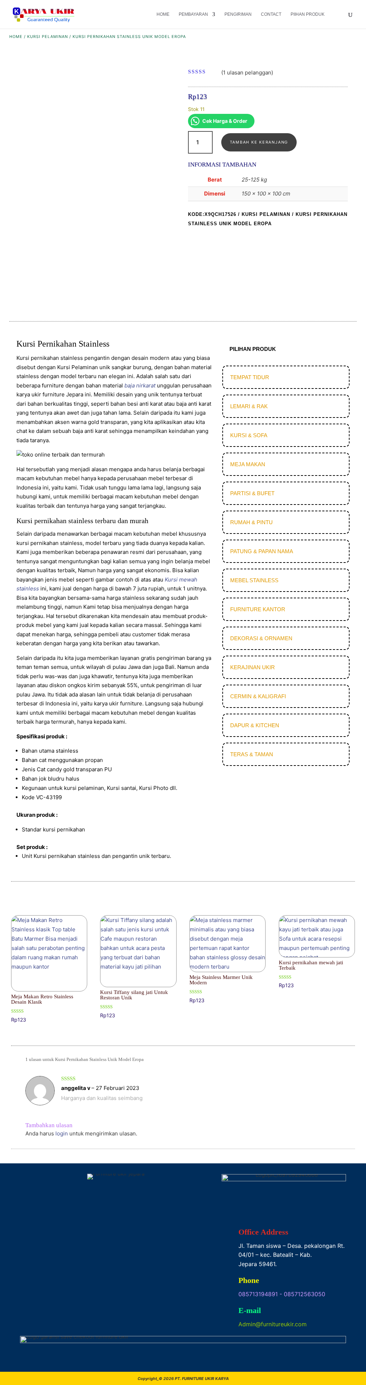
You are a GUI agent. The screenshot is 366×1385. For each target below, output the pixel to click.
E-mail (249, 1310)
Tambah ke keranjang (259, 142)
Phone (248, 1280)
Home (163, 14)
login (61, 1133)
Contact (271, 14)
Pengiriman (238, 14)
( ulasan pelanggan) (247, 72)
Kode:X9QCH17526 (212, 214)
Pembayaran (193, 14)
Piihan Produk (308, 14)
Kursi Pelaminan (47, 36)
